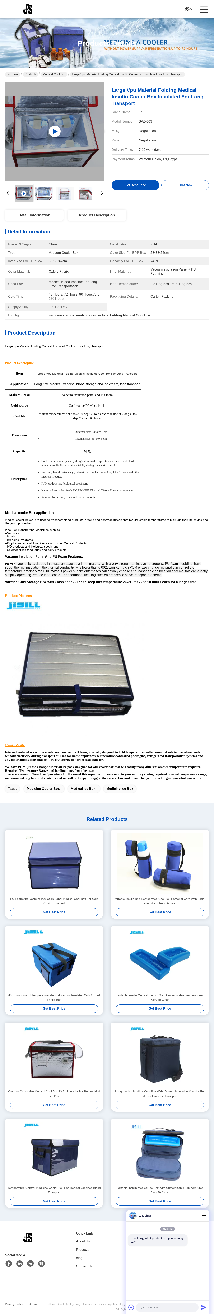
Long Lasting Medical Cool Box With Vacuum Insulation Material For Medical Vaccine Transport (160, 1094)
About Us (83, 1241)
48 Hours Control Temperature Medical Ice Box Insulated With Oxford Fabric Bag (54, 997)
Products (30, 74)
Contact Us (84, 1266)
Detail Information (34, 215)
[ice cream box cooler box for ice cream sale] (54, 131)
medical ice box (83, 788)
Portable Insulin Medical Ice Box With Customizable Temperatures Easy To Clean (159, 997)
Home (14, 74)
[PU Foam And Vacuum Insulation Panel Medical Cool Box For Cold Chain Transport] (54, 863)
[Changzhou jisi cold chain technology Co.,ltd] (28, 9)
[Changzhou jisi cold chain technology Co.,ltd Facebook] (9, 1263)
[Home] (28, 1243)
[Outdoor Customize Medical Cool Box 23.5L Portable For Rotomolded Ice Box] (54, 1056)
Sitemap (33, 1304)
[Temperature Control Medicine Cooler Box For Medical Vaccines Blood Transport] (54, 1152)
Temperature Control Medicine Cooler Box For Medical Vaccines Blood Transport (54, 1190)
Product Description (97, 215)
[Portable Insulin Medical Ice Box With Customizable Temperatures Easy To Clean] (159, 959)
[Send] (203, 1307)
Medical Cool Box (54, 74)
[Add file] (131, 1307)
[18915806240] (41, 1263)
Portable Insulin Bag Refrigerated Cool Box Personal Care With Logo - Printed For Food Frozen (160, 901)
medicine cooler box (43, 788)
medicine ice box (119, 788)
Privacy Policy (14, 1304)
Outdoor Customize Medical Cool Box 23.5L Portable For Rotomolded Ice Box (54, 1094)
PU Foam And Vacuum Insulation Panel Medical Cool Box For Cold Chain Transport (54, 901)
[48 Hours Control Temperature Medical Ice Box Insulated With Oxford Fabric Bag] (54, 959)
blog (79, 1258)
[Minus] (203, 1215)
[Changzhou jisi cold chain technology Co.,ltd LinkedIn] (19, 1263)
